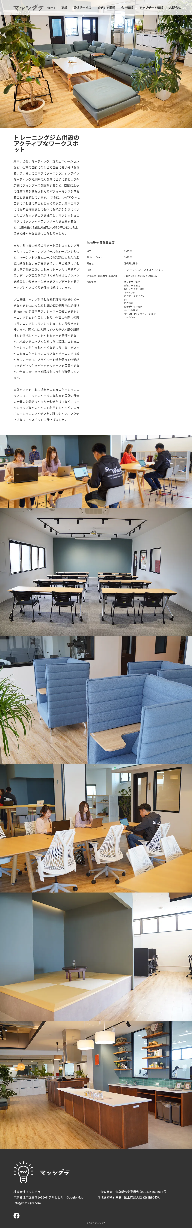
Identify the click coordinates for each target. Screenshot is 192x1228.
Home (50, 7)
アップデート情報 (151, 7)
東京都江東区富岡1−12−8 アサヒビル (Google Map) (49, 1197)
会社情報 (127, 7)
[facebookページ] (17, 1216)
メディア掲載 (106, 7)
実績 (64, 7)
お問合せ (175, 7)
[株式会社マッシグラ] (29, 7)
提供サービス (82, 7)
